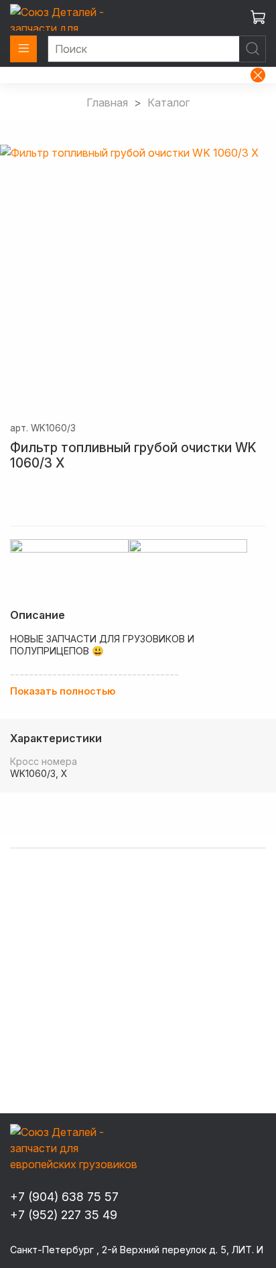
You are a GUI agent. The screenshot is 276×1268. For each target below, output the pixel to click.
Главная (107, 102)
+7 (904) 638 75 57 (64, 1197)
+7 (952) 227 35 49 (63, 1215)
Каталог (168, 102)
